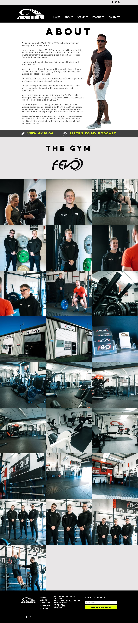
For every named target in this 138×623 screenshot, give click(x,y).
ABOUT (43, 600)
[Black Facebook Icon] (112, 2)
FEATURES (45, 606)
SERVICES (45, 603)
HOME (43, 597)
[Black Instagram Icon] (115, 2)
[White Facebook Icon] (26, 617)
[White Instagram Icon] (30, 617)
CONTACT (45, 608)
